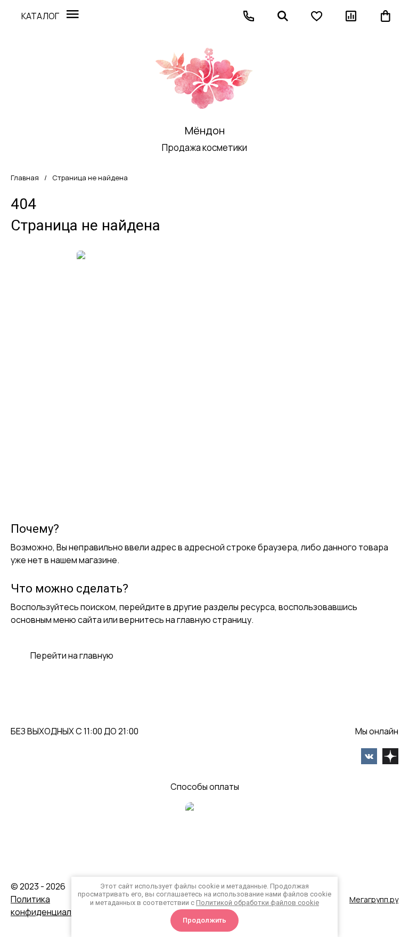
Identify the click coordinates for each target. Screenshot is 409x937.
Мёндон (205, 130)
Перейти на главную (71, 655)
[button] (248, 16)
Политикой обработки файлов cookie (257, 903)
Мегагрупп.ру (373, 899)
